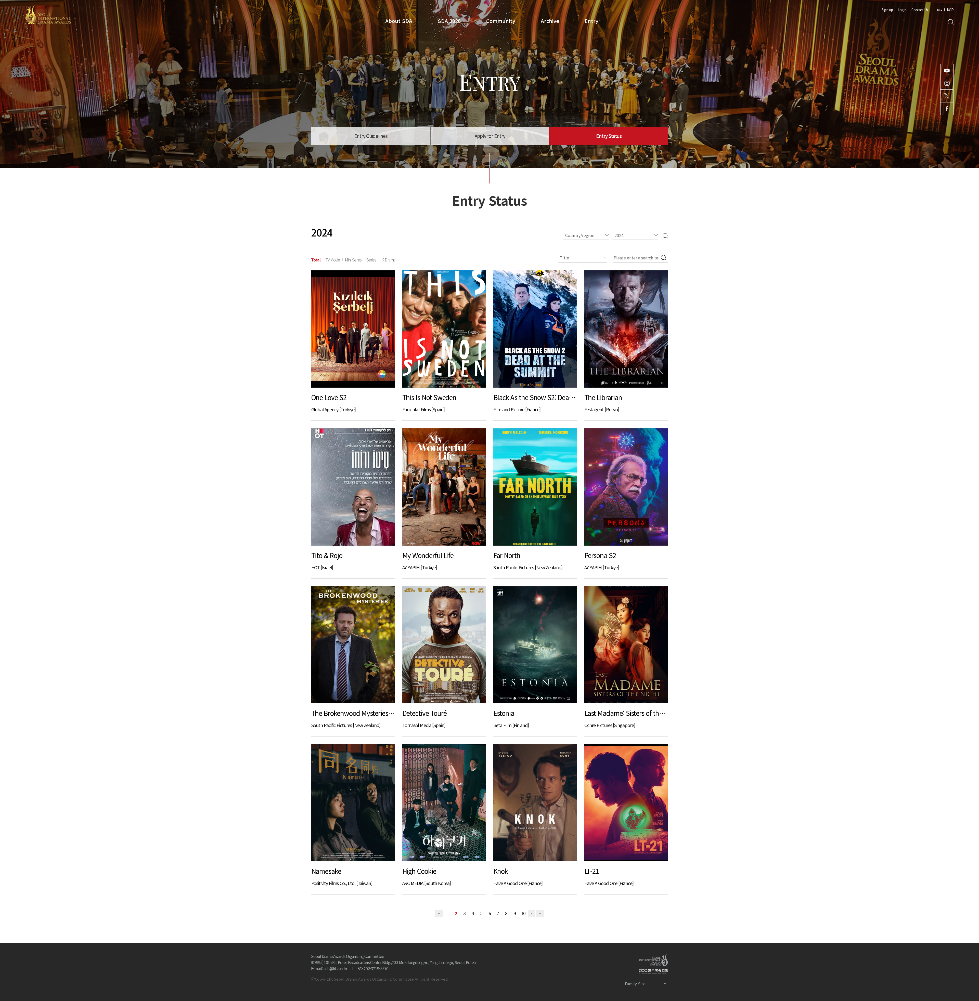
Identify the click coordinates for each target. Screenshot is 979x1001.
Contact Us (919, 9)
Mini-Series (353, 260)
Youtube (947, 70)
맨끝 (540, 913)
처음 (439, 913)
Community (500, 20)
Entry (591, 20)
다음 (531, 913)
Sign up (887, 9)
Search (951, 22)
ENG (938, 9)
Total (315, 260)
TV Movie (333, 260)
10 (523, 913)
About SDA (398, 20)
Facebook (947, 108)
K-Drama (388, 260)
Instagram (947, 83)
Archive (550, 20)
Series (371, 260)
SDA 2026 (449, 20)
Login (902, 9)
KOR (950, 9)
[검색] (665, 235)
